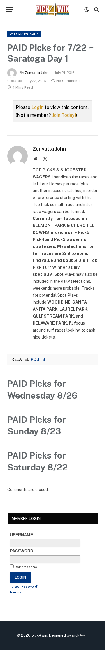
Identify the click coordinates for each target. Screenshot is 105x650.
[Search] (96, 9)
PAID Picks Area (24, 34)
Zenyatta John (36, 73)
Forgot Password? (24, 586)
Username (21, 534)
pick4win (80, 635)
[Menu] (9, 9)
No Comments (68, 81)
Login (37, 107)
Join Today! (64, 115)
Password (21, 551)
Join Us (15, 592)
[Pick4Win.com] (52, 9)
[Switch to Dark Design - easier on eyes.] (86, 9)
